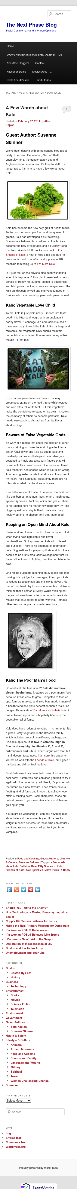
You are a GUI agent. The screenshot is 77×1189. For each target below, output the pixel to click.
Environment (14, 1013)
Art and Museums (22, 1049)
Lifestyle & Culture (18, 1040)
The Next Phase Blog (31, 24)
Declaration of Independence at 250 (29, 944)
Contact (39, 63)
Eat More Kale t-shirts (47, 710)
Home (10, 46)
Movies (15, 1000)
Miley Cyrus (51, 870)
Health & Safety (16, 1035)
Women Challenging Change (30, 1081)
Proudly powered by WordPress (38, 1168)
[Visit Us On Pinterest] (30, 892)
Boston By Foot (21, 973)
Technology (18, 986)
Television (17, 1009)
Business (12, 982)
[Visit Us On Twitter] (23, 892)
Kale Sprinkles (34, 870)
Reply (65, 870)
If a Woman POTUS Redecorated (27, 930)
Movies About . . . (42, 71)
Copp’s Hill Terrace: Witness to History (31, 921)
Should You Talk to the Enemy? (27, 908)
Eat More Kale (46, 264)
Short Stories (43, 80)
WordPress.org (16, 1147)
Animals (16, 1045)
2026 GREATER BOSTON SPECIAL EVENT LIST (35, 54)
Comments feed (16, 1142)
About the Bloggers (18, 63)
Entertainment (15, 991)
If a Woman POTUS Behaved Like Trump (32, 934)
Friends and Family (23, 1058)
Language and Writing (25, 1063)
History (15, 977)
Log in (10, 1133)
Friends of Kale (44, 760)
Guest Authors (49, 858)
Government (14, 1018)
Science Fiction (21, 1004)
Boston (10, 968)
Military (16, 1067)
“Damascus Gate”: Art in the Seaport (30, 939)
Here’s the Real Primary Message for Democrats (37, 926)
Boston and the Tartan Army (24, 948)
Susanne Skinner (29, 862)
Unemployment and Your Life (25, 953)
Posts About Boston (18, 80)
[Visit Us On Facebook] (9, 892)
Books (15, 995)
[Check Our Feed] (16, 892)
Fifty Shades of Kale (50, 866)
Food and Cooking (28, 858)
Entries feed (14, 1138)
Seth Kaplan (19, 1027)
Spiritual (16, 1071)
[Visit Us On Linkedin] (37, 892)
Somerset (12, 1085)
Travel (15, 1076)
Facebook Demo (16, 71)
